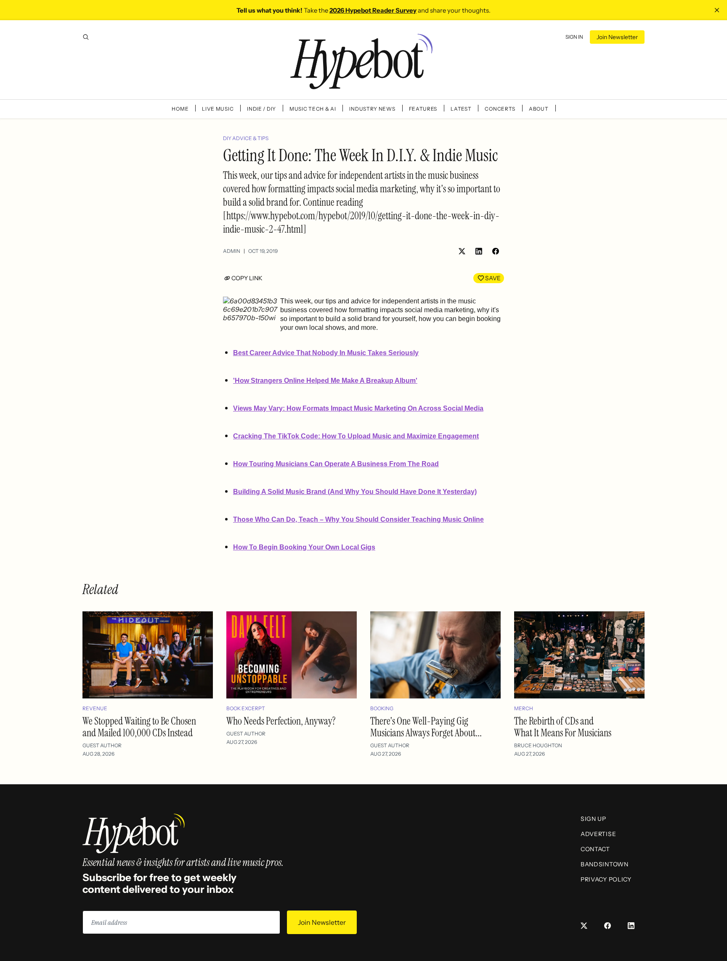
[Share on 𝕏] (462, 251)
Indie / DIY (261, 109)
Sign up (593, 819)
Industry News (372, 109)
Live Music (217, 109)
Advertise (598, 834)
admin (231, 251)
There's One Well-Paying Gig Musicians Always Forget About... (426, 726)
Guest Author (102, 745)
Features (423, 109)
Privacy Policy (606, 879)
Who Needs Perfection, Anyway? (281, 720)
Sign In (574, 37)
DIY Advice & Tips (245, 138)
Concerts (500, 109)
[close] (717, 10)
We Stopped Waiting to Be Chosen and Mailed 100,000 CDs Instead (139, 726)
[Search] (85, 37)
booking (381, 708)
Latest (461, 109)
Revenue (94, 708)
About (539, 109)
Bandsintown (605, 864)
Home (180, 109)
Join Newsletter (617, 37)
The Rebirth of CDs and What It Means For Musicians (562, 726)
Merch (523, 708)
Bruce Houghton (538, 745)
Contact (595, 849)
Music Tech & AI (312, 109)
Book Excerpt (245, 708)
